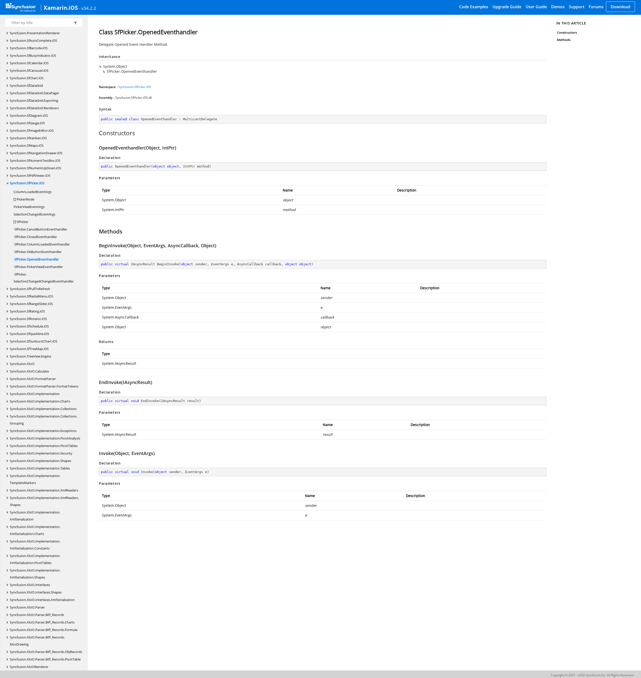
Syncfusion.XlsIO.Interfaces (30, 584)
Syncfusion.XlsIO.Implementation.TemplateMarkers (35, 479)
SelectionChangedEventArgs (34, 214)
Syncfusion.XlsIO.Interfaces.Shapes (36, 592)
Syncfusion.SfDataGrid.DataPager (34, 93)
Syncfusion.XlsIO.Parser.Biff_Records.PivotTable (45, 659)
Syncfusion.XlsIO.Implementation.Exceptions (43, 430)
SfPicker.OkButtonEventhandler (38, 252)
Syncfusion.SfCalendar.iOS (29, 63)
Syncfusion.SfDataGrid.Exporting (34, 100)
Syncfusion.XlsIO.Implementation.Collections (43, 408)
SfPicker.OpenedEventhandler (36, 259)
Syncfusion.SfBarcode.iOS (29, 48)
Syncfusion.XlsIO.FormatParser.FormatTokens (44, 386)
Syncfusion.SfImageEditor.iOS (32, 130)
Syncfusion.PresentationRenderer (35, 33)
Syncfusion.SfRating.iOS (27, 311)
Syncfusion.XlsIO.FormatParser (33, 378)
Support (576, 7)
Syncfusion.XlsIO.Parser (27, 607)
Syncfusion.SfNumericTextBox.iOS (35, 160)
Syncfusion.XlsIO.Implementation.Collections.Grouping (43, 420)
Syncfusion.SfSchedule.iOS (29, 326)
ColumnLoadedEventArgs (33, 192)
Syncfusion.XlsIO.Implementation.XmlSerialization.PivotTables (35, 559)
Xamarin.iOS (61, 7)
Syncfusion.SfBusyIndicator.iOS (33, 55)
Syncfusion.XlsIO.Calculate (29, 371)
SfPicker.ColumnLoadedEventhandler (42, 244)
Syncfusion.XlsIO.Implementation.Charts (40, 401)
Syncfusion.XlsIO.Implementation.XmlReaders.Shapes (44, 501)
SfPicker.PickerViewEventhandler (38, 266)
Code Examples (473, 7)
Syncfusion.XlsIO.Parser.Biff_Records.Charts (42, 622)
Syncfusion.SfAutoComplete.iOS (33, 40)
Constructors (567, 32)
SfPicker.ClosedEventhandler (35, 236)
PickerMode (25, 199)
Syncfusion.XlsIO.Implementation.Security (41, 453)
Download (620, 7)
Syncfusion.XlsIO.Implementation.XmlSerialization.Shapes (35, 574)
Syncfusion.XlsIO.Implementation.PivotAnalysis (45, 438)
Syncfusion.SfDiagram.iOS (29, 115)
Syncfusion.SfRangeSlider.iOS (31, 304)
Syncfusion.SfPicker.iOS (27, 183)
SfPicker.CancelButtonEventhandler (40, 229)
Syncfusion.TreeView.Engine (30, 356)
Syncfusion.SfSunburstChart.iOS (33, 341)
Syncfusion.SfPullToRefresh (30, 288)
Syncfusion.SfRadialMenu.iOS (31, 296)
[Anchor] (96, 133)
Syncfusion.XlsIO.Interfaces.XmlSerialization (42, 600)
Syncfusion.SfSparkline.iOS (29, 334)
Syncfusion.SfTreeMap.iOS (29, 348)
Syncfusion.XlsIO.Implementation (35, 394)
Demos (558, 7)
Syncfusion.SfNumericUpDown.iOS (35, 168)
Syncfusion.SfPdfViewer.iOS (30, 175)
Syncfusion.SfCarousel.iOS (29, 70)
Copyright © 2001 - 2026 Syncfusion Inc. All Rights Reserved (592, 675)
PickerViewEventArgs (29, 206)
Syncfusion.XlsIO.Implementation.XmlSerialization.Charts (35, 530)
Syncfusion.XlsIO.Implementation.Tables (40, 468)
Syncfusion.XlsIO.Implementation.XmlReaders (44, 490)
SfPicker (22, 222)
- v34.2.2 (87, 8)
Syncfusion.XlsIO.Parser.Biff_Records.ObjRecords (46, 652)
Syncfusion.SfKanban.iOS (28, 138)
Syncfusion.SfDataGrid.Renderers (34, 108)
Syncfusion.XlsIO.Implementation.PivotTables (44, 446)
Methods (563, 40)
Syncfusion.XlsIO (22, 364)
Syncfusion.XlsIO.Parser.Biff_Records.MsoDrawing (37, 640)
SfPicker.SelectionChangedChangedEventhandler (44, 278)
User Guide (536, 7)
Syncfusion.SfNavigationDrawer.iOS (36, 153)
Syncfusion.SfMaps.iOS (27, 145)
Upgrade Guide (507, 7)
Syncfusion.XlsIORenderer (29, 666)
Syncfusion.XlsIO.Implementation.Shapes (40, 460)
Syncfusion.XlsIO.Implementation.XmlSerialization (35, 516)
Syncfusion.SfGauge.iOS (27, 123)
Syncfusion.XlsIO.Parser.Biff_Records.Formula (43, 630)
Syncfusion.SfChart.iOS (27, 78)
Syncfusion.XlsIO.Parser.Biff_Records (37, 614)
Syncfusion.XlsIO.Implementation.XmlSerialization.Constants (35, 544)
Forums (596, 7)
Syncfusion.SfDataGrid (26, 85)
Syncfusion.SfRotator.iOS (28, 318)
